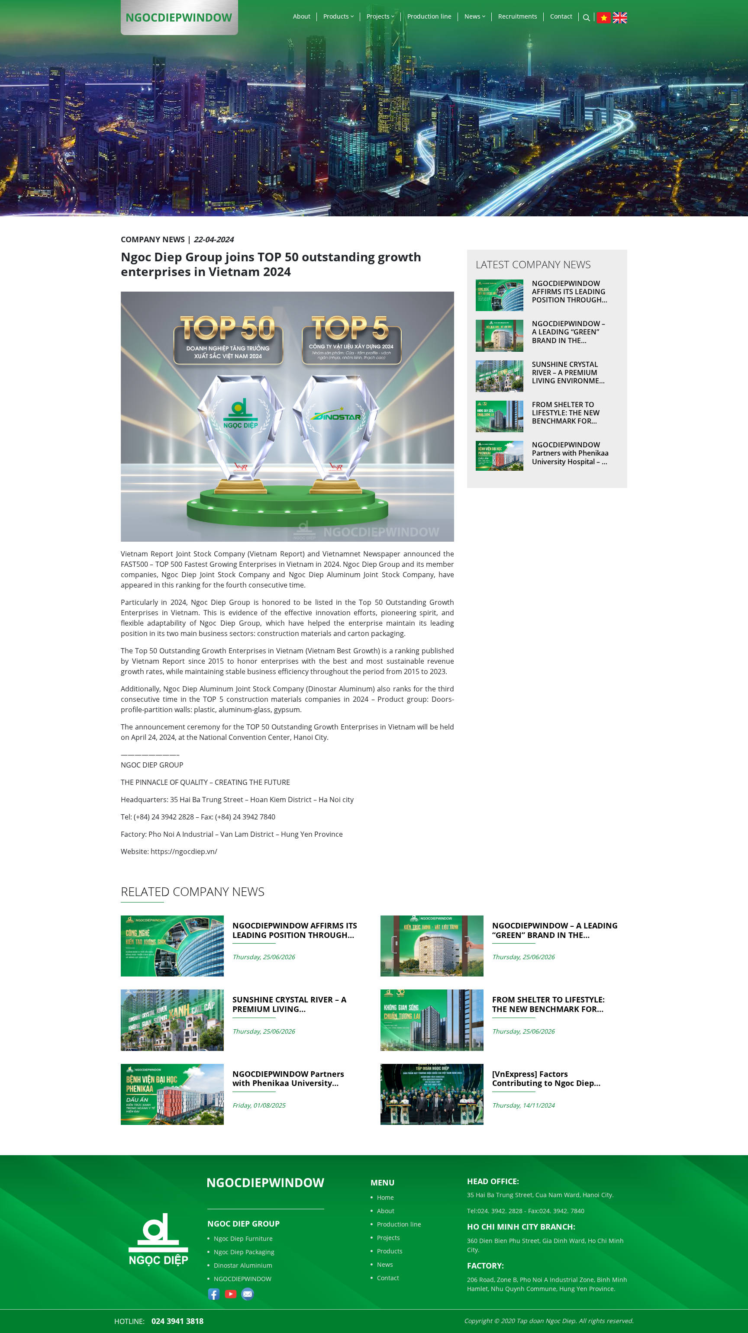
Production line (429, 16)
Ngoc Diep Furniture (243, 1238)
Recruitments (517, 16)
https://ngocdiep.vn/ (184, 851)
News (473, 16)
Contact (561, 16)
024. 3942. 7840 (561, 1211)
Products (337, 16)
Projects (379, 16)
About (301, 16)
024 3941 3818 (177, 1321)
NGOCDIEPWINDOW (242, 1279)
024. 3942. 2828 (499, 1211)
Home (385, 1197)
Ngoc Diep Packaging (244, 1252)
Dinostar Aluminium (243, 1265)
